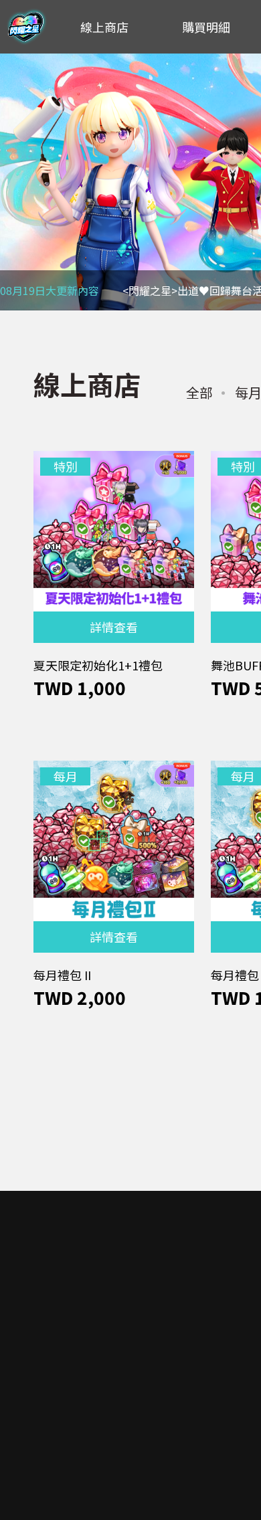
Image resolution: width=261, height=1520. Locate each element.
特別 (66, 466)
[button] (17, 182)
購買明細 (206, 26)
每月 (66, 776)
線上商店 (104, 26)
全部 (199, 392)
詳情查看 (114, 627)
